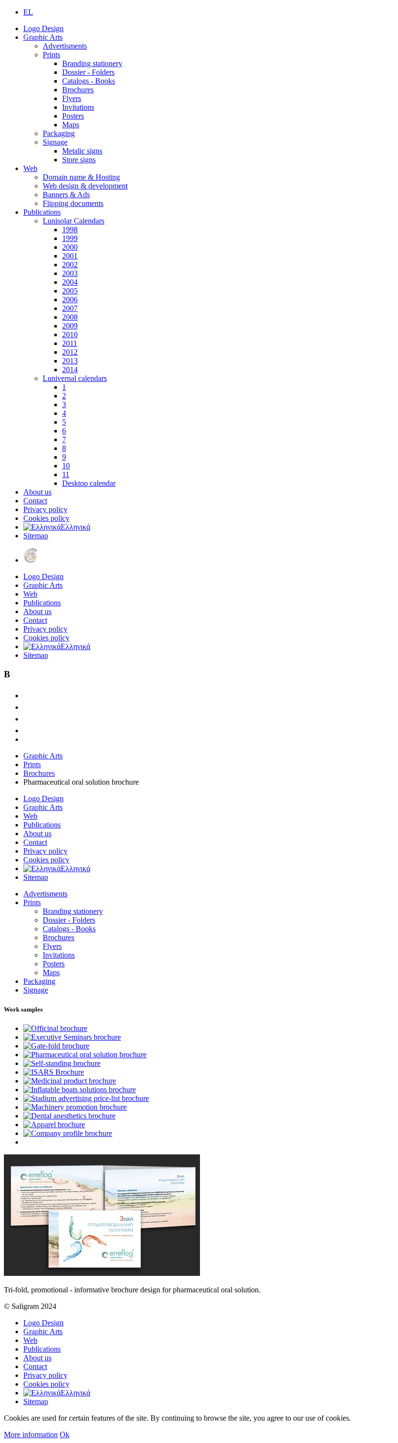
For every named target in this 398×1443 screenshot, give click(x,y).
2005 (70, 291)
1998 (70, 229)
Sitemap (35, 536)
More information (31, 1434)
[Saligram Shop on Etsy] (28, 695)
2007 (70, 308)
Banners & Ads (66, 194)
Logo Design (43, 28)
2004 (70, 282)
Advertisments (65, 46)
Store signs (79, 159)
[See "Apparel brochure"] (54, 1124)
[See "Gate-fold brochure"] (56, 1046)
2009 (70, 326)
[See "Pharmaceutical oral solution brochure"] (85, 1054)
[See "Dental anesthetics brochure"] (69, 1116)
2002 (70, 264)
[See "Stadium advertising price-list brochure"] (86, 1098)
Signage (55, 142)
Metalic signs (82, 151)
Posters (73, 116)
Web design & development (85, 186)
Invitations (78, 107)
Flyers (71, 98)
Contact (35, 501)
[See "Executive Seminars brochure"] (72, 1037)
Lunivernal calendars (75, 378)
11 (65, 474)
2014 (70, 369)
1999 (70, 238)
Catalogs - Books (88, 81)
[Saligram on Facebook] (28, 707)
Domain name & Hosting (81, 177)
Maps (70, 124)
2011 (69, 343)
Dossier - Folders (88, 72)
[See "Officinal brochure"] (55, 1028)
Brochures (78, 90)
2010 (70, 334)
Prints (51, 55)
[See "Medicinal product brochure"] (69, 1081)
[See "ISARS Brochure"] (53, 1072)
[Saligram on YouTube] (28, 719)
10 (66, 466)
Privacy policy (45, 509)
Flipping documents (73, 203)
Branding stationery (92, 63)
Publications (42, 212)
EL (28, 12)
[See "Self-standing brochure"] (61, 1063)
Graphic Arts (43, 37)
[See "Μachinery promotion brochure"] (75, 1107)
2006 (70, 299)
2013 (70, 361)
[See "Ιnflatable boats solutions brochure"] (79, 1089)
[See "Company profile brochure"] (67, 1133)
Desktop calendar (89, 483)
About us (37, 492)
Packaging (59, 133)
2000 (70, 247)
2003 (70, 273)
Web (30, 168)
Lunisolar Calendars (73, 221)
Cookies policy (46, 518)
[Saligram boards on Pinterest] (28, 730)
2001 (70, 256)
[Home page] (30, 560)
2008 (70, 317)
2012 (70, 352)
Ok (64, 1434)
